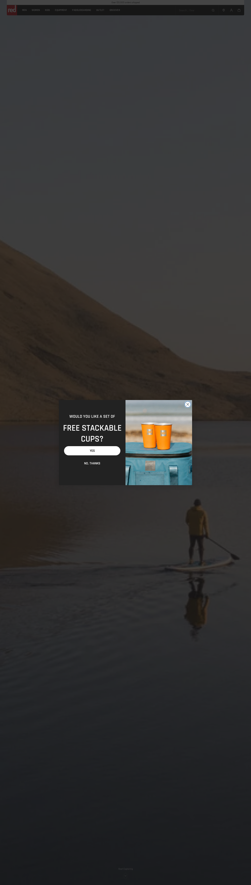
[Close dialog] (188, 404)
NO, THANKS (92, 463)
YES (92, 451)
